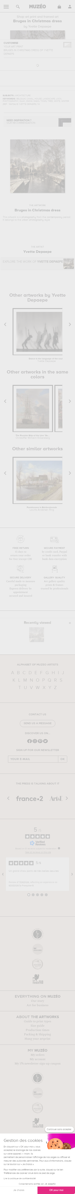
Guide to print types (37, 1021)
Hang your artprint (37, 1038)
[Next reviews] (72, 874)
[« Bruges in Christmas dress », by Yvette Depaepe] (36, 634)
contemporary (54, 217)
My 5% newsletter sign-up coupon (38, 1063)
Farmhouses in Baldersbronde (42, 508)
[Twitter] (45, 743)
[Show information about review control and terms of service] (59, 848)
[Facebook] (29, 743)
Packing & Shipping (37, 1034)
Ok (62, 759)
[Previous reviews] (2, 874)
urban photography (33, 220)
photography (28, 217)
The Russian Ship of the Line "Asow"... (33, 437)
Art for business (37, 1005)
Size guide (37, 1025)
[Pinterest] (40, 743)
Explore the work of (33, 261)
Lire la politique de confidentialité (20, 1179)
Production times (37, 1030)
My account (38, 1059)
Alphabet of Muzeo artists (37, 665)
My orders (37, 1055)
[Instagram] (35, 743)
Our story (37, 1001)
